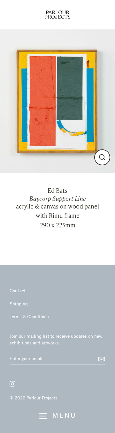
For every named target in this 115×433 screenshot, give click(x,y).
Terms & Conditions (29, 316)
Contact (18, 290)
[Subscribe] (100, 359)
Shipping (19, 303)
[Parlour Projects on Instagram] (12, 383)
